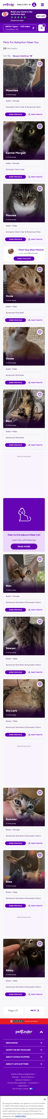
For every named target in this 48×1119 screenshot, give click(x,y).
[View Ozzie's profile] (24, 284)
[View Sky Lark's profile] (24, 698)
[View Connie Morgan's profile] (24, 140)
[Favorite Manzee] (39, 189)
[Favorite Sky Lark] (39, 684)
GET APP (41, 16)
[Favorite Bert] (39, 394)
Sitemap (15, 1077)
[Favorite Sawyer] (39, 622)
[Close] (45, 1099)
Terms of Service (27, 1077)
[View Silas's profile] (24, 869)
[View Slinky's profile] (24, 958)
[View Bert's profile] (24, 408)
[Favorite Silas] (39, 855)
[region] (24, 1107)
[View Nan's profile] (24, 573)
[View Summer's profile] (24, 807)
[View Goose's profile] (24, 346)
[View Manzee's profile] (24, 203)
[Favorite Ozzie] (39, 269)
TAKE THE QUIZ (24, 259)
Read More (24, 546)
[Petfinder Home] (8, 4)
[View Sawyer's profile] (24, 636)
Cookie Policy (23, 1086)
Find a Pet (22, 4)
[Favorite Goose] (39, 332)
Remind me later (17, 20)
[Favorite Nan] (39, 559)
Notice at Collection (22, 1080)
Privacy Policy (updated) (17, 1083)
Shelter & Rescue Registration (22, 1074)
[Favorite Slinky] (39, 944)
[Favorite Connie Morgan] (39, 126)
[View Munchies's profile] (24, 78)
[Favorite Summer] (39, 793)
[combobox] (22, 56)
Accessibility (33, 1083)
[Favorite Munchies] (39, 64)
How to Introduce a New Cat (24, 534)
